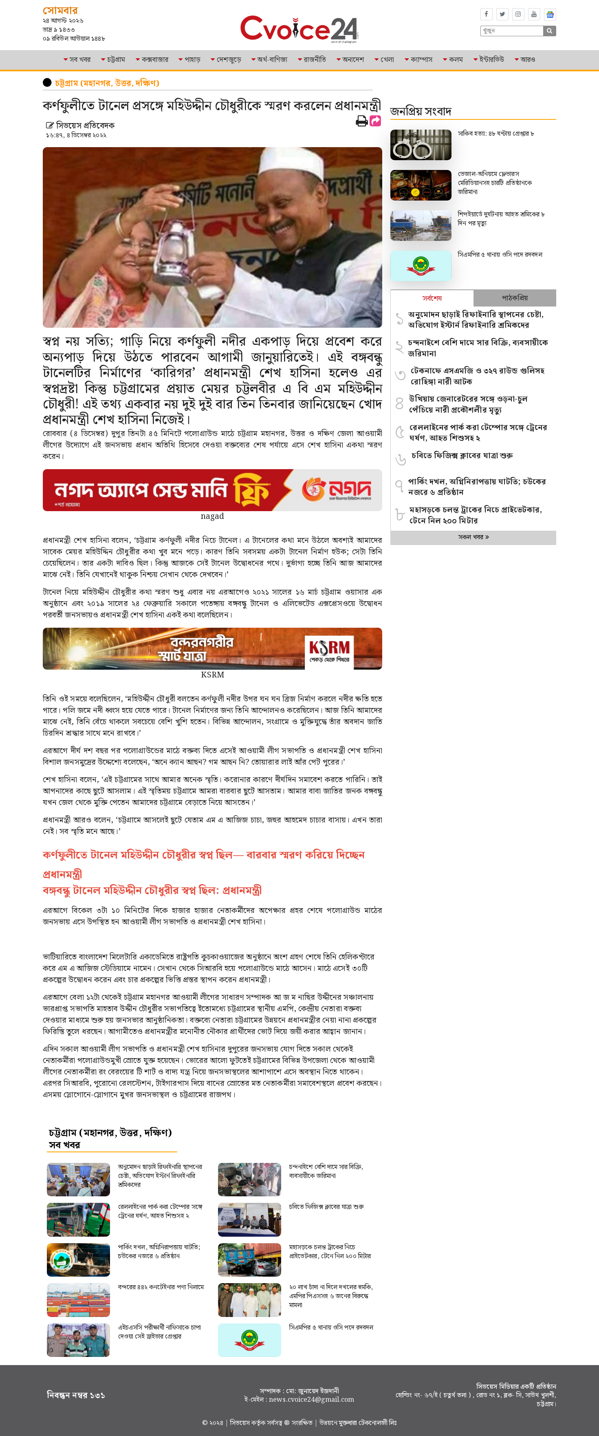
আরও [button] (528, 60)
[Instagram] (518, 14)
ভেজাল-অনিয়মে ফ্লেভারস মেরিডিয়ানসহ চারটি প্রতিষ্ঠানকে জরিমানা (495, 183)
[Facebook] (486, 14)
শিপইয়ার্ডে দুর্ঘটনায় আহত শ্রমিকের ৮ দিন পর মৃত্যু (501, 219)
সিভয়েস (241, 1423)
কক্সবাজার (155, 60)
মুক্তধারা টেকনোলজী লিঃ (368, 1423)
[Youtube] (534, 14)
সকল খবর (471, 537)
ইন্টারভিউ (492, 60)
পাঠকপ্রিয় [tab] (515, 298)
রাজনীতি (315, 60)
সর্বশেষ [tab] (432, 298)
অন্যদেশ (353, 60)
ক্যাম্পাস (421, 60)
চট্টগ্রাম (116, 60)
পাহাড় (192, 60)
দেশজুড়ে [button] (229, 60)
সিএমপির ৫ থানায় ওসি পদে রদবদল (500, 255)
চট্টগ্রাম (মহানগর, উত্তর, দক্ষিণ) (107, 83)
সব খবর (80, 60)
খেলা (387, 60)
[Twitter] (502, 14)
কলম (456, 60)
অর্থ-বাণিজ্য (272, 60)
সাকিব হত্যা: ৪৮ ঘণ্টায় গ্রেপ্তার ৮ (497, 134)
